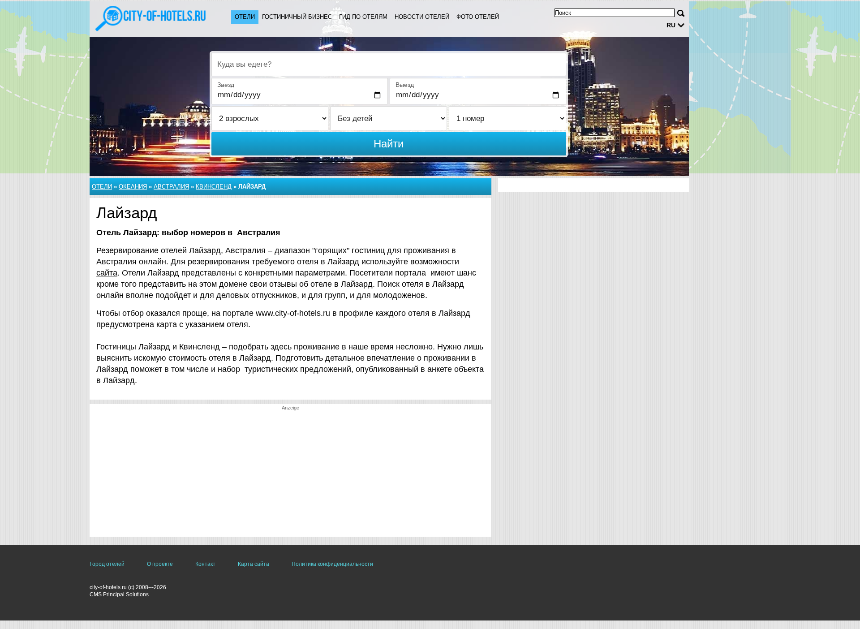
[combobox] (389, 64)
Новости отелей (422, 16)
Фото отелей (477, 16)
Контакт (205, 564)
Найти (389, 144)
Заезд (225, 84)
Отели (245, 16)
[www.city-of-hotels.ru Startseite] (151, 18)
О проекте (160, 564)
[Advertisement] (290, 474)
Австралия (171, 186)
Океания (133, 186)
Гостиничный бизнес (297, 16)
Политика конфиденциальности (332, 564)
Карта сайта (253, 564)
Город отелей (107, 564)
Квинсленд (214, 186)
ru (670, 25)
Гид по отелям (363, 16)
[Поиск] (680, 13)
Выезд (405, 84)
